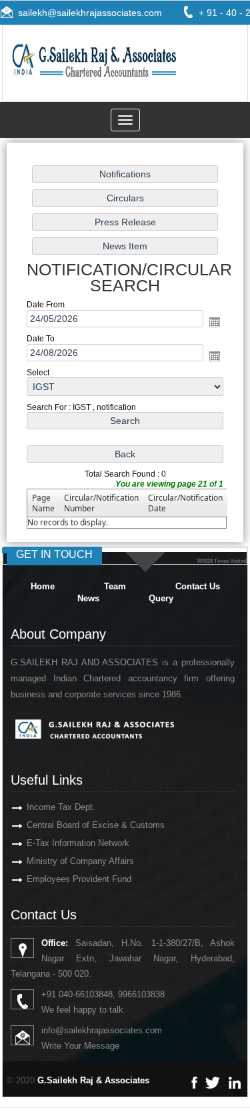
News (88, 598)
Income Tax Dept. (61, 807)
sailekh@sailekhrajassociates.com (90, 12)
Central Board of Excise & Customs (96, 825)
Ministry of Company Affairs (80, 861)
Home (43, 586)
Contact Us (197, 586)
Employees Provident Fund (79, 879)
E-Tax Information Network (78, 843)
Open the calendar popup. (214, 322)
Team (115, 586)
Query (161, 598)
